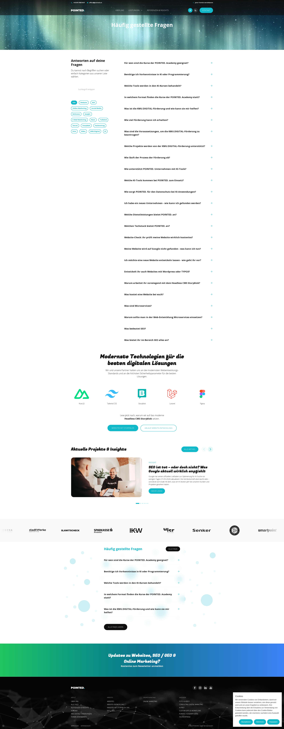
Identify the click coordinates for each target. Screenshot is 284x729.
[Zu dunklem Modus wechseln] (195, 10)
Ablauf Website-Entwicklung (158, 428)
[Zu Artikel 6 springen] (147, 503)
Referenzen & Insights (158, 10)
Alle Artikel (190, 449)
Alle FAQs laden (115, 627)
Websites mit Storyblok (123, 428)
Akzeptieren (246, 722)
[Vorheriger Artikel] (204, 449)
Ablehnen (260, 722)
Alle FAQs (172, 549)
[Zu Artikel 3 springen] (142, 503)
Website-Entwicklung (115, 704)
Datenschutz (85, 726)
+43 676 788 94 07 (79, 3)
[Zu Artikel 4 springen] (144, 503)
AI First (181, 708)
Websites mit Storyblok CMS (118, 708)
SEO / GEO (111, 711)
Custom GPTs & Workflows (190, 711)
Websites (110, 701)
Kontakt (206, 10)
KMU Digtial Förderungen (81, 714)
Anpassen (273, 722)
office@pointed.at (95, 3)
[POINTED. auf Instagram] (200, 688)
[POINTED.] (79, 10)
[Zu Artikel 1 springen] (137, 503)
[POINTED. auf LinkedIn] (205, 688)
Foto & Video (184, 701)
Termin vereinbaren (79, 717)
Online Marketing (150, 701)
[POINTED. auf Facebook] (195, 688)
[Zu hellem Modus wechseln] (190, 10)
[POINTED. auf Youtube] (211, 688)
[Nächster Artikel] (210, 449)
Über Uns (119, 10)
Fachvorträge (184, 717)
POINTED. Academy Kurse (188, 714)
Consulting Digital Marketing (191, 704)
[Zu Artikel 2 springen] (140, 503)
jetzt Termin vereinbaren (204, 3)
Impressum (75, 726)
